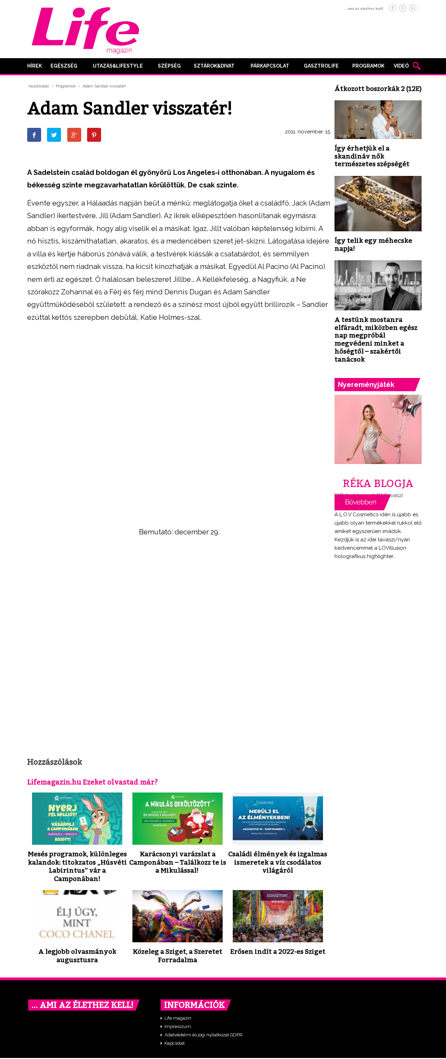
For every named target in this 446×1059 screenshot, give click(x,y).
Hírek (34, 66)
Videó (401, 66)
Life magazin (177, 1018)
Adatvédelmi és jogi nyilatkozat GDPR (203, 1034)
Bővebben (362, 502)
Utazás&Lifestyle (118, 66)
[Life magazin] (85, 29)
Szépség (169, 66)
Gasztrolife (321, 66)
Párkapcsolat (270, 66)
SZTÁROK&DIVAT (214, 66)
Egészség (64, 66)
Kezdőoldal (39, 86)
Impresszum (177, 1026)
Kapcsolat (174, 1043)
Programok (368, 66)
